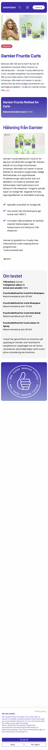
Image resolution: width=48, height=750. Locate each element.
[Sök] (20, 7)
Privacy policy (40, 711)
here (26, 732)
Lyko (7, 90)
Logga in (38, 7)
